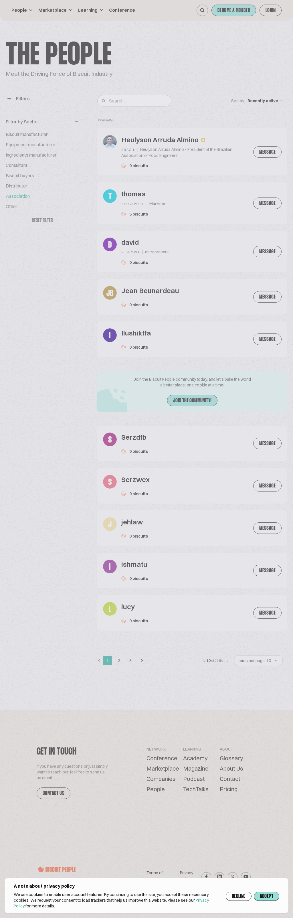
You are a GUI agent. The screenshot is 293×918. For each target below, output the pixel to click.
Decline (239, 896)
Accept (266, 896)
